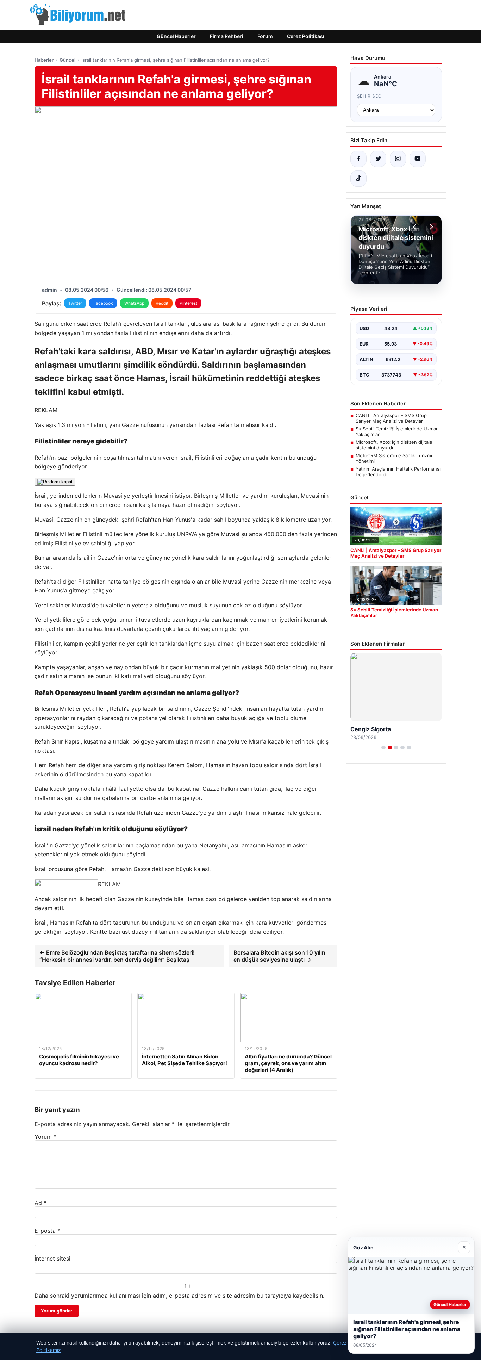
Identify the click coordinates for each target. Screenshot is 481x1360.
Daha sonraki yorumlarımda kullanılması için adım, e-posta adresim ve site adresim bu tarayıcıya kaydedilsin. (179, 1295)
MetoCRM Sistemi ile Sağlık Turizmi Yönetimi (394, 458)
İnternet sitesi (52, 1258)
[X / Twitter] (378, 159)
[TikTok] (358, 178)
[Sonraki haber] (430, 227)
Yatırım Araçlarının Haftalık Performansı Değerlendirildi (398, 471)
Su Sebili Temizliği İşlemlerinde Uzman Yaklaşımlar (397, 431)
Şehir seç (369, 96)
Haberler (44, 60)
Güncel (67, 60)
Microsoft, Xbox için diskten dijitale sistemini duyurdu (394, 445)
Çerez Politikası (305, 36)
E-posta (47, 1230)
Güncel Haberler (176, 36)
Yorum (45, 1136)
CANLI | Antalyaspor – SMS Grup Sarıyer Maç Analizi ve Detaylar (391, 418)
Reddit (162, 303)
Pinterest (188, 303)
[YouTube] (418, 159)
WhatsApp (134, 303)
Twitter (75, 303)
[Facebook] (358, 159)
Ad (40, 1202)
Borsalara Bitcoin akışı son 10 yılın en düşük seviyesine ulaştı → (279, 956)
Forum (265, 36)
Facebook (103, 303)
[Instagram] (398, 159)
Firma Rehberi (226, 36)
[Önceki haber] (415, 227)
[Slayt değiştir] (383, 747)
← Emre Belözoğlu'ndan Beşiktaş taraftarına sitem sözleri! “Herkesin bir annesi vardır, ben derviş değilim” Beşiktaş (117, 956)
